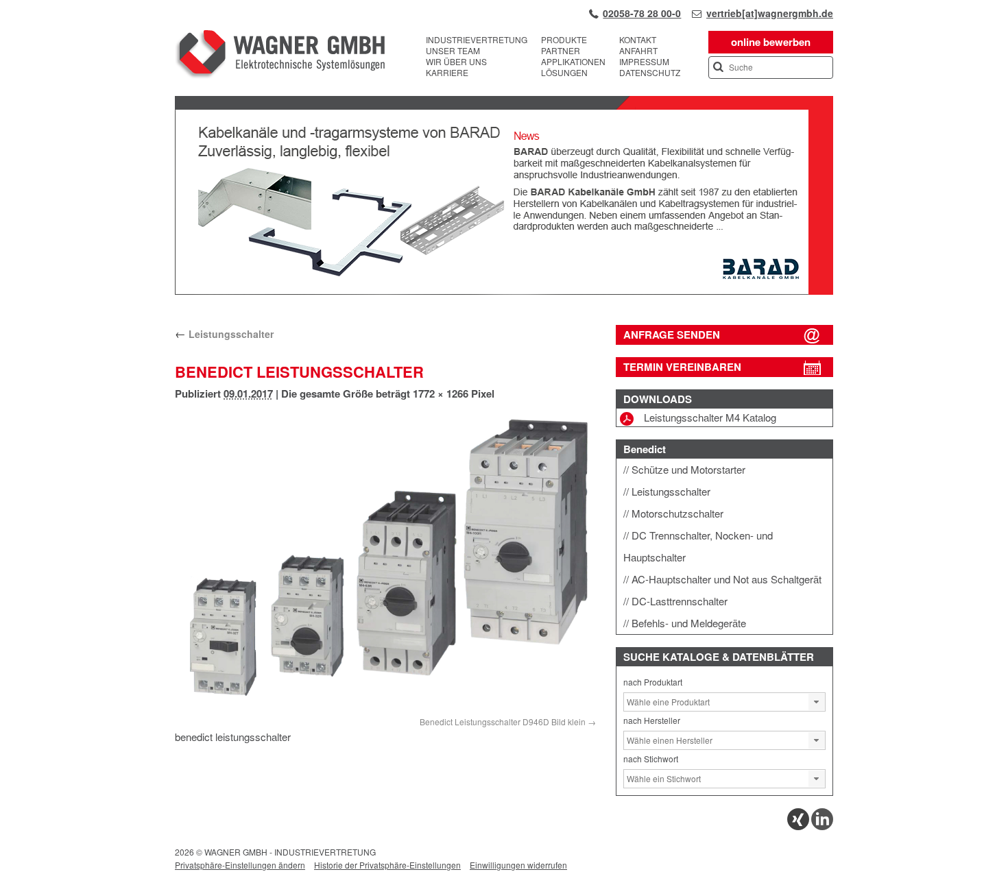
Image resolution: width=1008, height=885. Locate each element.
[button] (816, 702)
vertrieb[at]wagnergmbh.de (769, 13)
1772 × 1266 (440, 393)
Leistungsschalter (224, 334)
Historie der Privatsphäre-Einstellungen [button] (387, 865)
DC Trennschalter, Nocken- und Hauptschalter (698, 546)
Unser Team (453, 50)
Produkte (564, 39)
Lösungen (564, 72)
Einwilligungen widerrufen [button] (518, 865)
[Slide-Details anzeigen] (504, 291)
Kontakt (637, 39)
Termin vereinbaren (682, 366)
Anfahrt (638, 50)
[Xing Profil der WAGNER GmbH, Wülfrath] (798, 826)
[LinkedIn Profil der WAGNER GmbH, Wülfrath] (822, 826)
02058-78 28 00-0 (642, 13)
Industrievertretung (476, 39)
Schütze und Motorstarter (688, 469)
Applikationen (573, 61)
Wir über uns (456, 61)
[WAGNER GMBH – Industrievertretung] (280, 56)
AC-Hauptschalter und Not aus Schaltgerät (726, 579)
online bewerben (771, 41)
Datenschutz (649, 72)
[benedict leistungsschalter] (385, 561)
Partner (560, 50)
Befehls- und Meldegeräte (689, 623)
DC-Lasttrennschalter (680, 601)
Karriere (447, 72)
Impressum (644, 61)
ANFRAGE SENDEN (671, 334)
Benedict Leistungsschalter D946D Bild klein (503, 721)
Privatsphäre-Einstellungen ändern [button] (240, 865)
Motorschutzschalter (677, 513)
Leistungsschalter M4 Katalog (710, 417)
